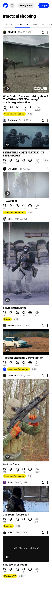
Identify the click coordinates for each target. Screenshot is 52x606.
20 (21, 576)
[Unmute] (7, 88)
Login (44, 5)
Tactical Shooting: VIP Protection (23, 357)
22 (18, 526)
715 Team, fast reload (16, 514)
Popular (8, 24)
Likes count (22, 24)
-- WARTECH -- (12, 201)
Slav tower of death (15, 564)
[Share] (42, 32)
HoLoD (11, 532)
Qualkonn (12, 120)
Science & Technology (14, 114)
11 (29, 212)
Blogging (8, 526)
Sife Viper (12, 169)
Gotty (10, 482)
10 (30, 114)
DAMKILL (12, 32)
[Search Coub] (12, 5)
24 (16, 319)
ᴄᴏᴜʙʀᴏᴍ (12, 326)
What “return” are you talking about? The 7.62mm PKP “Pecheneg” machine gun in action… (25, 99)
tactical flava (11, 464)
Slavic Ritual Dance (14, 307)
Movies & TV (10, 576)
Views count (38, 24)
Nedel (10, 219)
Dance (7, 319)
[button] (5, 107)
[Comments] (17, 107)
